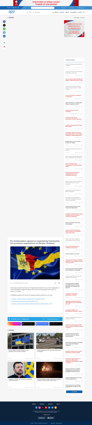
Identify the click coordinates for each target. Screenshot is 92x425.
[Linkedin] (16, 8)
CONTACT (42, 404)
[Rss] (18, 8)
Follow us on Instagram (15, 323)
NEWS (67, 12)
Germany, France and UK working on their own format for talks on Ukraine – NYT (32, 303)
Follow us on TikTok (28, 323)
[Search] (52, 8)
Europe (82, 17)
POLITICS (61, 12)
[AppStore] (50, 418)
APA (16, 291)
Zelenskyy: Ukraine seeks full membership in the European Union (28, 299)
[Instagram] (9, 8)
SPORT (80, 12)
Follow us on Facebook (42, 323)
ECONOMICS (73, 12)
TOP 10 (58, 404)
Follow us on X (55, 323)
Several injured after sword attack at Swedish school (25, 301)
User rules (53, 423)
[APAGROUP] (46, 414)
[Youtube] (13, 8)
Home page (76, 17)
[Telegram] (15, 8)
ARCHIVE (50, 404)
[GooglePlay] (41, 418)
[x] (43, 407)
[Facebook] (36, 407)
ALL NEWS (55, 12)
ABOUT (34, 404)
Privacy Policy (59, 423)
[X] (11, 8)
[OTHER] (83, 12)
